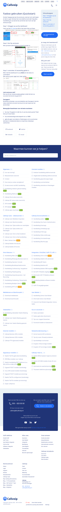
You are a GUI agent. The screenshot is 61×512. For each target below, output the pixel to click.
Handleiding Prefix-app (39, 232)
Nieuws (5, 472)
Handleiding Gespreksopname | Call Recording (14, 276)
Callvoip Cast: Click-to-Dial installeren (15, 234)
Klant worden (48, 74)
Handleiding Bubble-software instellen (43, 281)
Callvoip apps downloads (13, 210)
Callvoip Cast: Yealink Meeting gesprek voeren (14, 324)
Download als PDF (49, 35)
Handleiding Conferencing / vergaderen (16, 268)
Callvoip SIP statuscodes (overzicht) (15, 200)
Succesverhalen (26, 474)
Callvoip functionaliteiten (40, 216)
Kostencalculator (45, 438)
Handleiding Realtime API (40, 265)
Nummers (24, 438)
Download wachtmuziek (12, 299)
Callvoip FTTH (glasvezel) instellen (14, 340)
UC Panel (13, 28)
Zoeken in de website (46, 406)
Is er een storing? (10, 172)
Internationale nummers (47, 444)
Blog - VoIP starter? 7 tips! (9, 483)
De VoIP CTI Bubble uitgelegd (43, 272)
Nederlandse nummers (47, 442)
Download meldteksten (11, 295)
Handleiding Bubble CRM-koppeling (45, 268)
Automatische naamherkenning (44, 366)
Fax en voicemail (38, 310)
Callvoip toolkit (45, 457)
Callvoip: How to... (38, 353)
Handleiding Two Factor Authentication (44, 222)
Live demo (43, 455)
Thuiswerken (25, 448)
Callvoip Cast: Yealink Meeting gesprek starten (14, 319)
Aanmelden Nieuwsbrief (28, 476)
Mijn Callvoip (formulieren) (9, 479)
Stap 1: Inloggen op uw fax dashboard (49, 16)
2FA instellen (10, 203)
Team (23, 466)
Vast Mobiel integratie (8, 442)
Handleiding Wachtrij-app (40, 241)
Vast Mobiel (36, 292)
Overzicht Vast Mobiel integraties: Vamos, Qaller (44, 303)
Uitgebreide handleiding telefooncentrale (45, 176)
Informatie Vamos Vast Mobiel (42, 299)
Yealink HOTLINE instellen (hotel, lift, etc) (44, 362)
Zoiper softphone (10, 384)
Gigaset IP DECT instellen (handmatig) (15, 367)
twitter (23, 129)
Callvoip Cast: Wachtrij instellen (13, 222)
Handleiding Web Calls (13, 255)
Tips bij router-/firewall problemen (43, 337)
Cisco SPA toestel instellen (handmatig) (16, 371)
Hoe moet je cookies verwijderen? (14, 182)
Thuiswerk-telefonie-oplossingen (44, 369)
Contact (7, 179)
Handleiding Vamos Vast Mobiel (42, 295)
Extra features (9, 252)
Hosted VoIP (6, 438)
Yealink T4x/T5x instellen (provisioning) (16, 380)
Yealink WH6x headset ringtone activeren (44, 357)
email (22, 134)
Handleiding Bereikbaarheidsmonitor (15, 265)
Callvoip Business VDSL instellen (14, 337)
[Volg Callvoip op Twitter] (35, 423)
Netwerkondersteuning (40, 331)
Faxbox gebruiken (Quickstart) (42, 316)
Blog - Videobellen (7, 485)
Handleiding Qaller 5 (41, 219)
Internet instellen (9, 331)
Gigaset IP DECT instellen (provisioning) (16, 374)
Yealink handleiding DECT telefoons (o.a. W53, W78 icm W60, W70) (15, 363)
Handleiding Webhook (13, 194)
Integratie (24, 442)
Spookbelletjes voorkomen (41, 340)
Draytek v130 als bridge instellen (42, 344)
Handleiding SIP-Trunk (13, 287)
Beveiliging (25, 444)
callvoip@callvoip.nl (46, 55)
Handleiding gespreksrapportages (43, 179)
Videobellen (7, 310)
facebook (10, 129)
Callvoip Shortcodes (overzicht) (13, 197)
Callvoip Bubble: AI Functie (12, 247)
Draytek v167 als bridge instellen (44, 347)
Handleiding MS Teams (39, 262)
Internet (24, 450)
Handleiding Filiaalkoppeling (13, 272)
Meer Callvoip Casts (12, 240)
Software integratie (8, 446)
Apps (42, 1)
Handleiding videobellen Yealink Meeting (15, 314)
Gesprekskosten (45, 440)
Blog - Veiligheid (7, 487)
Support (47, 1)
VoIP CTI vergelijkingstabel (40, 285)
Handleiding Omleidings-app (41, 228)
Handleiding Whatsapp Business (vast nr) (16, 259)
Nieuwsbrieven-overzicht (12, 176)
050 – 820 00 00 (45, 51)
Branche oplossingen (27, 452)
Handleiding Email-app (39, 225)
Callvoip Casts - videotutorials (13, 216)
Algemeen (7, 169)
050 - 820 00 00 (26, 486)
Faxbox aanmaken (38, 313)
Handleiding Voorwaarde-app (41, 238)
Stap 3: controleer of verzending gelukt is (49, 25)
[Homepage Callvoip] (10, 5)
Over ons (24, 470)
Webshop (37, 1)
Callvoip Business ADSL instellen (14, 334)
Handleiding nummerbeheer (41, 182)
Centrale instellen (38, 169)
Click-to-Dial (6, 444)
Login (52, 1)
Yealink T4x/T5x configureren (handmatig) (16, 377)
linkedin (9, 134)
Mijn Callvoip (29, 1)
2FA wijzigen (10, 207)
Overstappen (25, 446)
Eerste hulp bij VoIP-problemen (42, 334)
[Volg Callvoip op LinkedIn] (31, 423)
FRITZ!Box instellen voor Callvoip (14, 359)
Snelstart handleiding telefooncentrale (44, 172)
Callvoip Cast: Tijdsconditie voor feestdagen (13, 229)
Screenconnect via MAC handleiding (15, 185)
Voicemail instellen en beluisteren (42, 322)
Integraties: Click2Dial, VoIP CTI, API (44, 252)
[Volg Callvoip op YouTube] (25, 423)
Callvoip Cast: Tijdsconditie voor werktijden (17, 225)
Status (23, 1)
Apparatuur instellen (10, 353)
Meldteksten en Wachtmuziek (13, 292)
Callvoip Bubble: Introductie (12, 243)
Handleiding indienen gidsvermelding (14, 189)
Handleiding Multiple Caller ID (15, 283)
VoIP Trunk (5, 440)
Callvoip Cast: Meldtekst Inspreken (14, 219)
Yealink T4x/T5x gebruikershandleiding (16, 356)
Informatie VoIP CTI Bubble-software (43, 276)
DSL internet (44, 446)
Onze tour (43, 453)
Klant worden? (44, 459)
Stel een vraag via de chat (38, 427)
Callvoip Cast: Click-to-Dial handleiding (15, 237)
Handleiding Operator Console (13, 262)
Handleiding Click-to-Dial (42, 255)
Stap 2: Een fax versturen (47, 21)
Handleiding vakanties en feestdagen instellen (43, 186)
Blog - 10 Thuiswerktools (9, 481)
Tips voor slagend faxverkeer (41, 319)
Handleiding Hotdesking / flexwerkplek (16, 280)
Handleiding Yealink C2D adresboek (43, 259)
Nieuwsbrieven (7, 474)
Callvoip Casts (6, 476)
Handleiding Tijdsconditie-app (41, 235)
